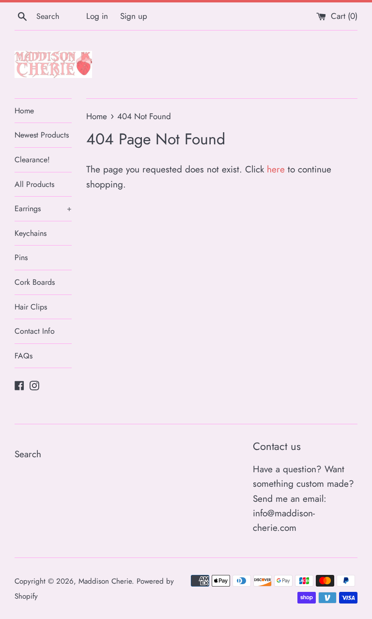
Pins (21, 257)
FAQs (23, 355)
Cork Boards (35, 282)
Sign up (133, 16)
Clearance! (32, 159)
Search (28, 454)
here (276, 169)
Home (24, 110)
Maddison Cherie (105, 581)
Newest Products (42, 134)
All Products (34, 184)
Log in (97, 16)
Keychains (30, 233)
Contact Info (35, 331)
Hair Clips (31, 306)
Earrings (43, 208)
